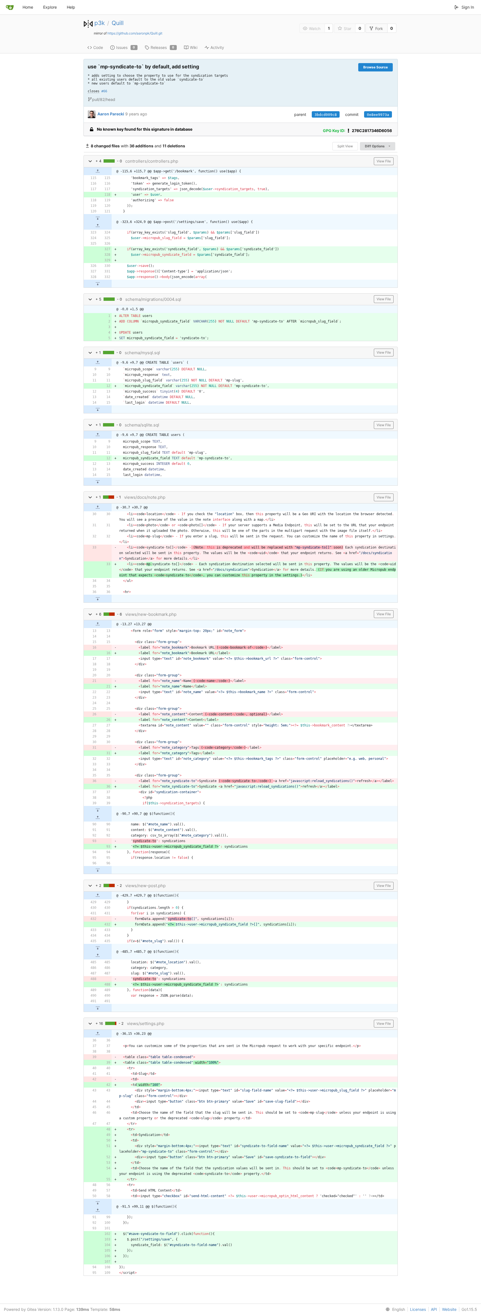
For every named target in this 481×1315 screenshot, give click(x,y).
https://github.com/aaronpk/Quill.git (134, 33)
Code (98, 47)
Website (449, 1309)
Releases (163, 47)
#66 (104, 91)
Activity (217, 47)
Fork (379, 28)
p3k (99, 22)
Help (71, 7)
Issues (125, 47)
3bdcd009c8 (326, 115)
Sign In (468, 7)
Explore (50, 7)
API (434, 1309)
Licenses (418, 1309)
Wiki (193, 47)
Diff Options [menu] (375, 146)
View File (384, 161)
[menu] (394, 1309)
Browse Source (375, 67)
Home (28, 7)
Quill (118, 22)
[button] (90, 161)
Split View (345, 146)
